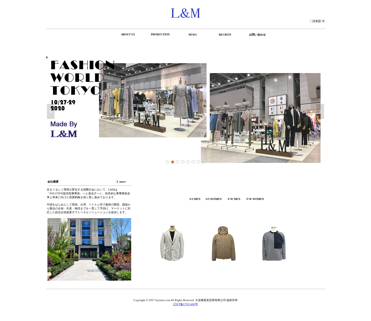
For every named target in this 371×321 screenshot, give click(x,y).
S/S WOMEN (214, 199)
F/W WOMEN (255, 199)
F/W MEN (234, 199)
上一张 (51, 111)
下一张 (320, 111)
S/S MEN (194, 199)
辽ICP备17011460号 (185, 304)
